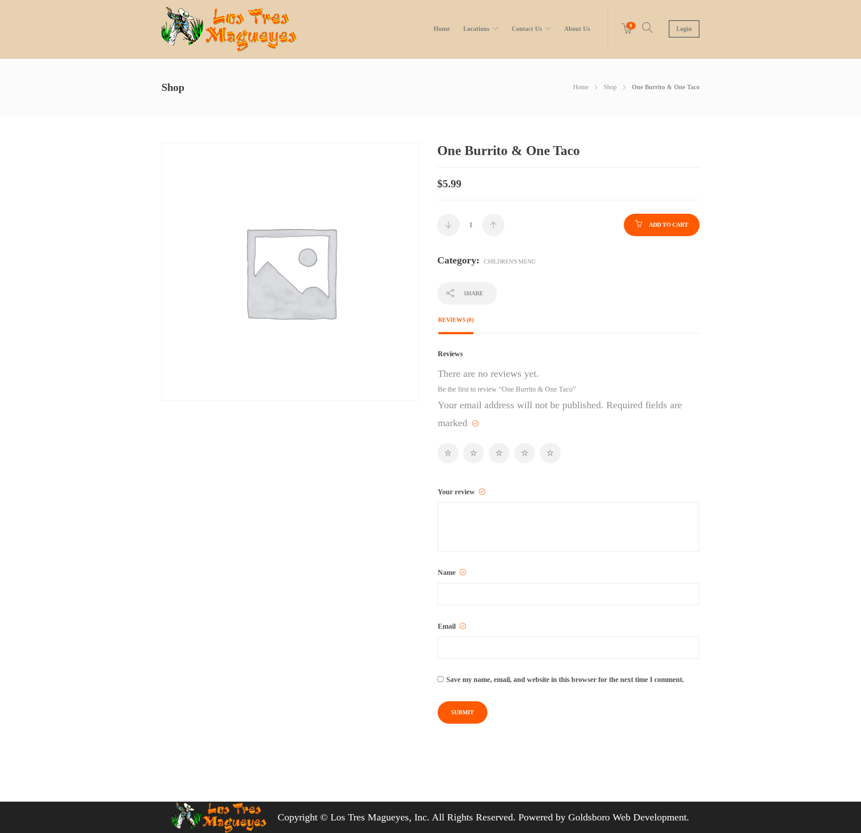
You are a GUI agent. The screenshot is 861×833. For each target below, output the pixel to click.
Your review (457, 492)
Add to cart (668, 224)
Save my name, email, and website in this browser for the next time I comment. (565, 679)
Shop (610, 87)
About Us (577, 29)
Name (447, 572)
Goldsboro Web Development (627, 817)
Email (447, 626)
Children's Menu (509, 261)
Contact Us (527, 29)
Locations (476, 29)
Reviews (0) (456, 319)
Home (442, 29)
